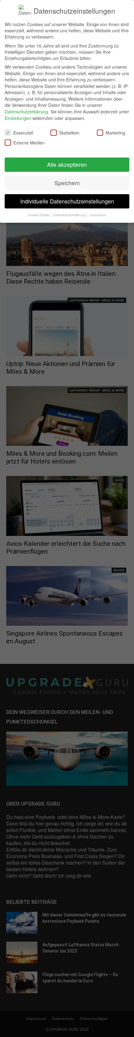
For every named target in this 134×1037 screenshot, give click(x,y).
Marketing (115, 133)
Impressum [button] (98, 214)
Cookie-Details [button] (39, 214)
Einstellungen (18, 118)
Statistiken (69, 133)
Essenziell (23, 133)
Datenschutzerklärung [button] (70, 214)
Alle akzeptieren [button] (67, 164)
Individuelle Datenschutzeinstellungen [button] (67, 201)
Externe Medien (29, 142)
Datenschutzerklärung (26, 111)
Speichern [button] (67, 183)
